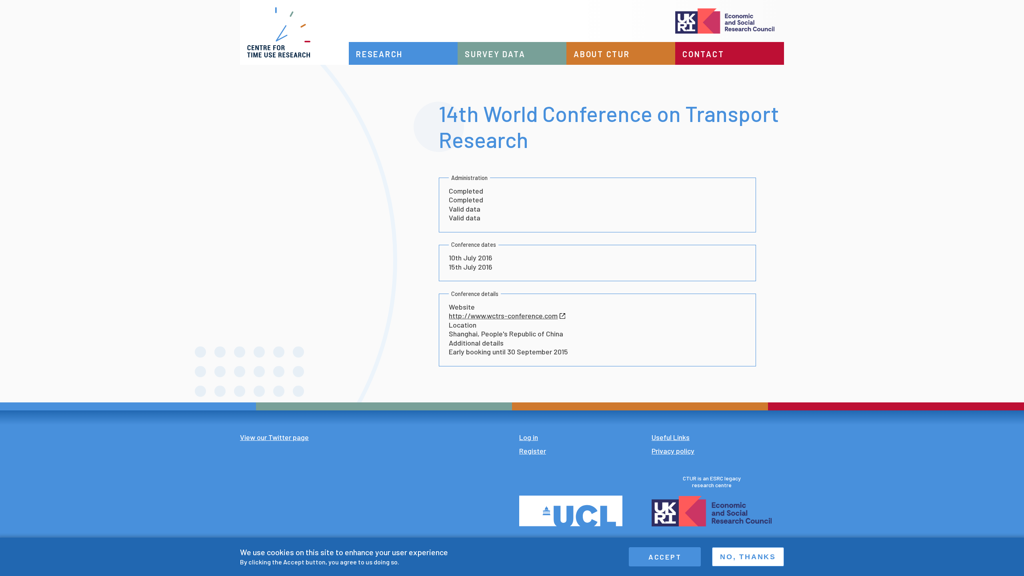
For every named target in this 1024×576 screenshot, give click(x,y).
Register (532, 450)
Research (379, 54)
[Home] (294, 32)
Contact (703, 54)
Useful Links (671, 437)
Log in (528, 437)
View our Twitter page (274, 437)
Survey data (495, 54)
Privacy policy (673, 450)
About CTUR (602, 54)
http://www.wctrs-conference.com (503, 315)
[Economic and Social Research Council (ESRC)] (566, 21)
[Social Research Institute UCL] (575, 511)
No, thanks (748, 557)
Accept (665, 556)
